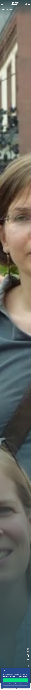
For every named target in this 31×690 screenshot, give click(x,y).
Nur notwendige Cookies (15, 684)
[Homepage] (15, 3)
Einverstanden (15, 680)
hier (26, 676)
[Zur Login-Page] (29, 3)
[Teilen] (28, 666)
